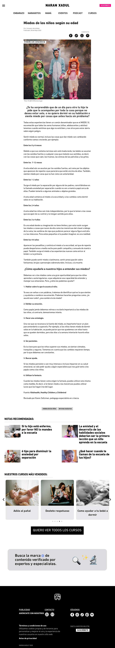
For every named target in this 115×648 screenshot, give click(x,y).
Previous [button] (4, 499)
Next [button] (110, 499)
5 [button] (62, 521)
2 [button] (55, 521)
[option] (22, 500)
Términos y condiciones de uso (32, 626)
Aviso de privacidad (28, 639)
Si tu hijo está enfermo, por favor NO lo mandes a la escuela (37, 429)
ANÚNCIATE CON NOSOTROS (31, 614)
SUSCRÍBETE (82, 630)
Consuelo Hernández (33, 28)
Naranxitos (34, 13)
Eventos (63, 13)
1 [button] (53, 521)
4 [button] (59, 521)
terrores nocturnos (65, 409)
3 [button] (57, 521)
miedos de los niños (49, 409)
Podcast (78, 13)
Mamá (48, 13)
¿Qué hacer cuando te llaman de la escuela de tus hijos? (94, 454)
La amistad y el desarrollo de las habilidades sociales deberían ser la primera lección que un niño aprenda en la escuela (94, 434)
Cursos (92, 13)
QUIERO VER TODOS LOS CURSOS (57, 530)
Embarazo (18, 13)
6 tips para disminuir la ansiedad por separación (36, 454)
